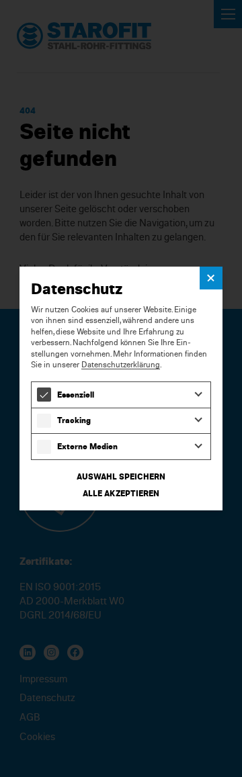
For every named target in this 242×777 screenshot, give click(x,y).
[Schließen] (211, 278)
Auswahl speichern (121, 476)
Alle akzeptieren (121, 493)
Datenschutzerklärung (120, 364)
